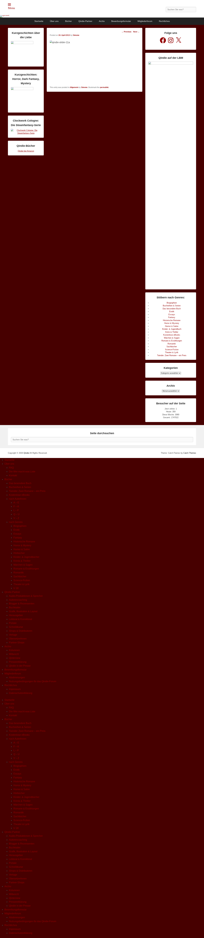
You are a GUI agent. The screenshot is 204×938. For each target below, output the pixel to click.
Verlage (13, 634)
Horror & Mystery (171, 323)
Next (136, 32)
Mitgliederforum (145, 21)
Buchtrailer (14, 607)
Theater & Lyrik (171, 352)
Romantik (172, 344)
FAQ (11, 467)
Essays (171, 314)
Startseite (38, 21)
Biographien (172, 303)
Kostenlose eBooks (171, 335)
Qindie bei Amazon (26, 151)
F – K (16, 506)
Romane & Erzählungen (171, 341)
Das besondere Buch (172, 309)
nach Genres (16, 522)
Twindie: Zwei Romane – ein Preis (171, 355)
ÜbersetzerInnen (18, 638)
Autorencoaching (18, 600)
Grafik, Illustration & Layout (23, 611)
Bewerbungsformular (121, 21)
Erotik (171, 311)
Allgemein (74, 87)
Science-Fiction (171, 349)
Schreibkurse (16, 627)
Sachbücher (172, 346)
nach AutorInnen (17, 499)
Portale (13, 623)
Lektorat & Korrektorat (20, 619)
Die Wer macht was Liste (22, 471)
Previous (126, 32)
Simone (76, 35)
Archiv (102, 21)
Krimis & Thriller (21, 561)
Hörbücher (19, 553)
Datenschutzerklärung (20, 693)
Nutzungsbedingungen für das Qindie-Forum (32, 681)
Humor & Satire (171, 326)
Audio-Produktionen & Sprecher (26, 596)
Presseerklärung (17, 662)
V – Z (16, 518)
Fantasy (171, 317)
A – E (16, 502)
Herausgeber (16, 615)
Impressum (15, 689)
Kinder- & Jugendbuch (171, 329)
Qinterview (14, 658)
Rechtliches (164, 21)
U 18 (16, 588)
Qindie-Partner (85, 21)
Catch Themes (189, 453)
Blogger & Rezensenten (21, 603)
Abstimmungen (17, 677)
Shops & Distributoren (20, 631)
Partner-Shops (16, 642)
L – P (16, 510)
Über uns (54, 21)
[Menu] (9, 4)
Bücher (68, 21)
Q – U (16, 514)
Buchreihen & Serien (172, 306)
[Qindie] (102, 16)
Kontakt (13, 475)
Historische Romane (171, 320)
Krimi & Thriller (171, 332)
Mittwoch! (14, 654)
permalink (104, 87)
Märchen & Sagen (172, 338)
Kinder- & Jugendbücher (26, 557)
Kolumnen (14, 650)
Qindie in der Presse (20, 665)
